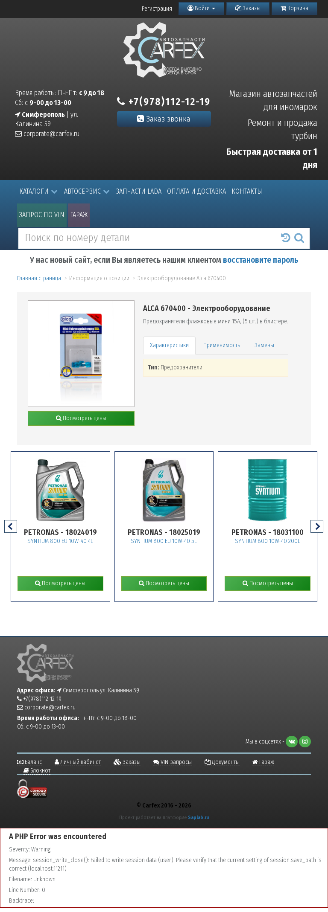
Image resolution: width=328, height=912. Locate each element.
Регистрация (157, 8)
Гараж (79, 215)
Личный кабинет (80, 762)
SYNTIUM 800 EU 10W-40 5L (164, 541)
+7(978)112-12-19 (168, 101)
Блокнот (39, 770)
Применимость (221, 345)
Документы (225, 762)
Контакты (246, 191)
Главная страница (39, 278)
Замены (264, 345)
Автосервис (82, 191)
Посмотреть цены (84, 418)
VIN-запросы (175, 762)
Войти (202, 8)
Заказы (251, 8)
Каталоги (34, 191)
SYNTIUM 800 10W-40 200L (267, 541)
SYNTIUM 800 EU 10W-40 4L (60, 541)
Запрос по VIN (41, 215)
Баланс (32, 762)
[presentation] (10, 526)
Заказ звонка (167, 119)
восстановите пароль (260, 260)
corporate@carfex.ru (50, 134)
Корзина (297, 8)
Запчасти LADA (138, 191)
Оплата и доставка (196, 191)
